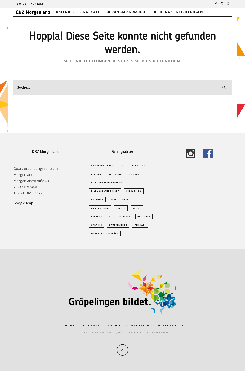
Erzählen (97, 199)
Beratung (138, 165)
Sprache (96, 225)
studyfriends (118, 225)
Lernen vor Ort (101, 216)
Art (122, 165)
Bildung (134, 174)
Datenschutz (171, 325)
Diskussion (133, 191)
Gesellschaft (120, 199)
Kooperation (100, 208)
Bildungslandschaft (127, 12)
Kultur (121, 208)
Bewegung (115, 174)
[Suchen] (228, 4)
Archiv (114, 325)
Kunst (137, 208)
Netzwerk (143, 216)
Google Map (23, 203)
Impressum (139, 325)
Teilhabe (140, 225)
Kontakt (37, 3)
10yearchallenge (102, 165)
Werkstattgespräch (104, 233)
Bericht (96, 174)
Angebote (90, 12)
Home (70, 325)
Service (20, 3)
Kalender (65, 12)
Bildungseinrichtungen (178, 12)
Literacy (124, 216)
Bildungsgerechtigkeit (107, 182)
